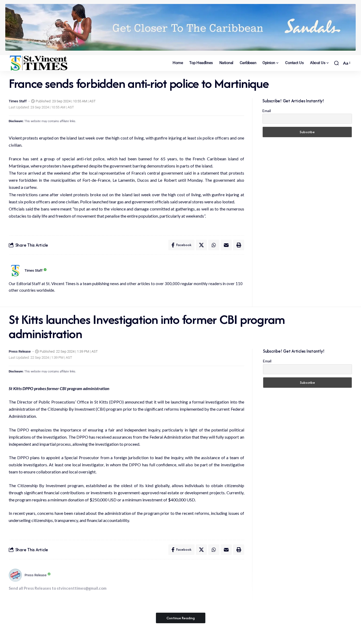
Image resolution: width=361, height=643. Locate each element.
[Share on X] (201, 245)
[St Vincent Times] (39, 63)
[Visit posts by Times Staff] (15, 270)
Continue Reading (180, 618)
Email (266, 110)
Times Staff (18, 101)
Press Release (20, 351)
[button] (336, 63)
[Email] (226, 245)
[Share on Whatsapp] (213, 245)
